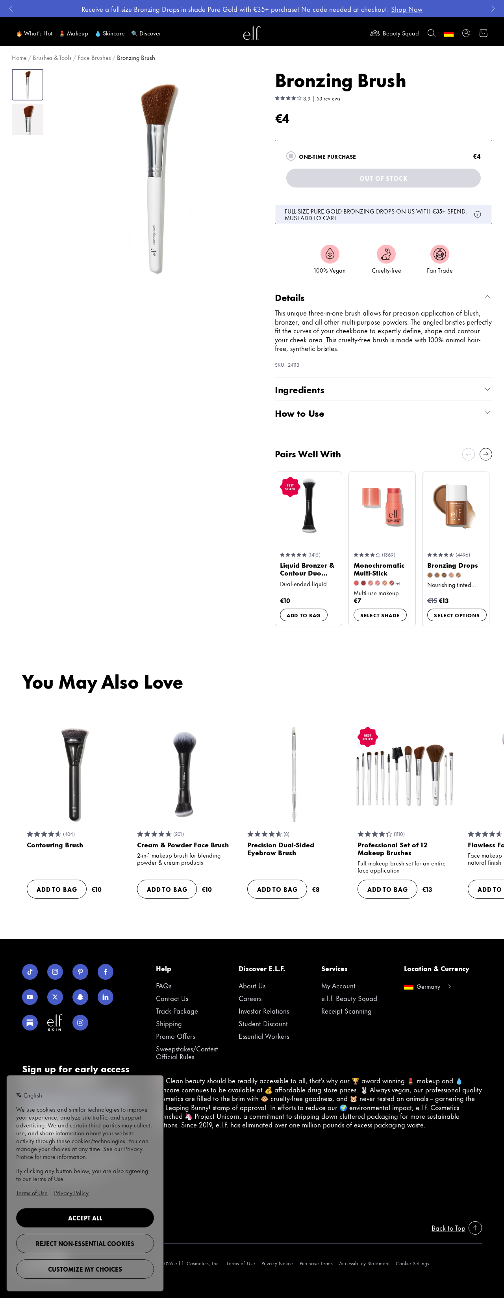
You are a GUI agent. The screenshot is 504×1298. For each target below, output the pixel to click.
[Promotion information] (477, 214)
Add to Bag (304, 615)
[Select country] (449, 33)
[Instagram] (55, 972)
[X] (55, 997)
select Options (457, 615)
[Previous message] (11, 8)
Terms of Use (240, 1263)
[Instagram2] (80, 1023)
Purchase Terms (316, 1263)
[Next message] (493, 8)
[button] (156, 177)
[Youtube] (30, 997)
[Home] (252, 33)
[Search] (431, 33)
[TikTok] (30, 972)
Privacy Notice (277, 1263)
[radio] (291, 156)
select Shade (380, 615)
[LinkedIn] (105, 997)
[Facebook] (105, 972)
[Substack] (30, 1023)
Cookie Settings (412, 1263)
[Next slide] (486, 454)
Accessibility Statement (364, 1263)
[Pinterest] (80, 972)
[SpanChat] (80, 997)
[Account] (466, 33)
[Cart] (483, 33)
